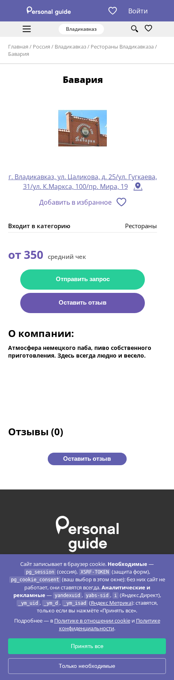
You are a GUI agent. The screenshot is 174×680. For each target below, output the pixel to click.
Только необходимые (87, 666)
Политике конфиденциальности (109, 624)
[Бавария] (82, 129)
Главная (18, 46)
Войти (138, 10)
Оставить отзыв (82, 302)
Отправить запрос (83, 278)
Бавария (18, 53)
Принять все (87, 646)
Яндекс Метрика (111, 602)
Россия (41, 46)
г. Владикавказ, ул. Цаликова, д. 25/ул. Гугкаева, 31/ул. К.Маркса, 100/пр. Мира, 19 (82, 181)
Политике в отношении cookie (92, 620)
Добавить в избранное (75, 202)
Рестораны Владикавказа (122, 46)
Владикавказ (70, 46)
